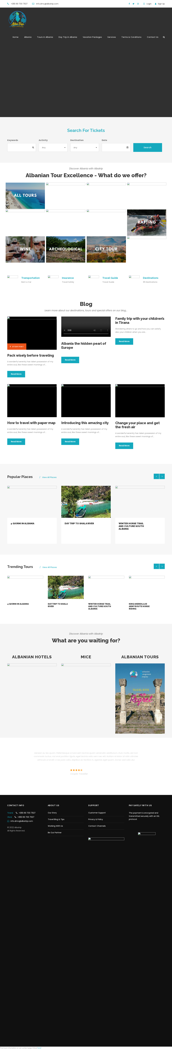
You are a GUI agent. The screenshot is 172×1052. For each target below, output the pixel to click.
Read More (16, 374)
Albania (28, 37)
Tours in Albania (45, 37)
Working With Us (55, 826)
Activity (43, 140)
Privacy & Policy (95, 819)
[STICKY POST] (32, 333)
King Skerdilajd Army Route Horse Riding (139, 606)
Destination (77, 140)
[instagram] (138, 3)
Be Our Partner (55, 832)
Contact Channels (97, 826)
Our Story (52, 812)
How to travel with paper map (31, 423)
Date (104, 140)
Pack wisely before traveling (30, 355)
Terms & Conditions (131, 37)
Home (16, 37)
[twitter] (133, 3)
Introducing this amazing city (85, 423)
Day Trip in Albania (68, 37)
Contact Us (152, 37)
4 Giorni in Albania (22, 523)
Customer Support (97, 812)
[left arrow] (156, 476)
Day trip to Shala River (79, 523)
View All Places (49, 477)
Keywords (12, 140)
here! (39, 1048)
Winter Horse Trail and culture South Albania (131, 526)
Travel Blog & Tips (56, 819)
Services (112, 37)
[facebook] (129, 3)
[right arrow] (162, 476)
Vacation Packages (92, 37)
